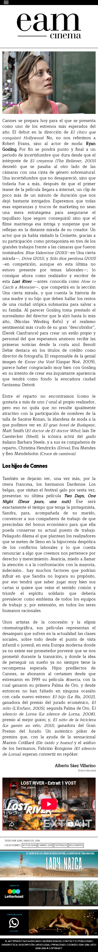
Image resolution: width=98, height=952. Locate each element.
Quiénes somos (51, 941)
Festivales (60, 845)
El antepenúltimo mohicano (43, 18)
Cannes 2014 (45, 845)
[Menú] (6, 2)
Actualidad (29, 845)
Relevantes (76, 845)
